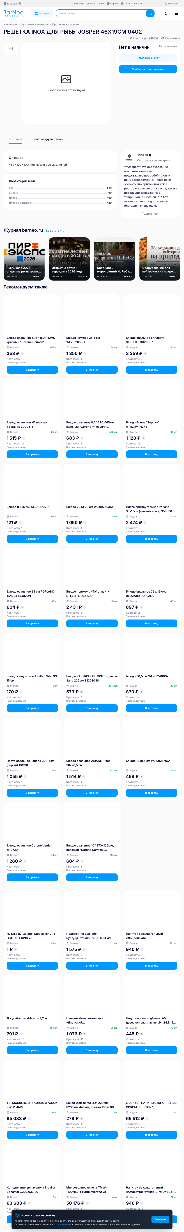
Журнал (137, 3)
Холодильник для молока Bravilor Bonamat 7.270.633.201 (31, 1190)
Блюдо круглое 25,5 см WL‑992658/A (83, 340)
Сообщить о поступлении (148, 69)
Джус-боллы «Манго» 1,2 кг (27, 1018)
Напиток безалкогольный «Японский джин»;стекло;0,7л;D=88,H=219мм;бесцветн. (91, 1020)
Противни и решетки (65, 24)
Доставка (91, 3)
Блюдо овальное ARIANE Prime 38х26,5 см (88, 763)
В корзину (32, 369)
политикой (61, 1224)
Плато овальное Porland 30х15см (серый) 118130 (30, 763)
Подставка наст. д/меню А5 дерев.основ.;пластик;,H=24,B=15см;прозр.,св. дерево (151, 1020)
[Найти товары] (150, 13)
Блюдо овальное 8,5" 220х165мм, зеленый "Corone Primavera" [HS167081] (90, 425)
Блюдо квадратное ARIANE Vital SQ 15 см (32, 678)
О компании (78, 3)
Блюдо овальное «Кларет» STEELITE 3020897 (145, 340)
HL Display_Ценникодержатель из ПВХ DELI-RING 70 (31, 936)
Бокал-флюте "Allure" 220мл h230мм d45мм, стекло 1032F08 (90, 1105)
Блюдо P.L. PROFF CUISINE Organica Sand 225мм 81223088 (91, 678)
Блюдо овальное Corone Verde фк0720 (28, 848)
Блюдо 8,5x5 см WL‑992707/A (28, 507)
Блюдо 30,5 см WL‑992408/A (147, 676)
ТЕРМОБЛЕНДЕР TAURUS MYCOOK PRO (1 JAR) (32, 1105)
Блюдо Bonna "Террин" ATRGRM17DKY (143, 424)
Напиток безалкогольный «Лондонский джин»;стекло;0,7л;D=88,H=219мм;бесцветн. (151, 936)
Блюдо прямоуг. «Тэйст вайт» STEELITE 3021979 (88, 594)
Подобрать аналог (148, 57)
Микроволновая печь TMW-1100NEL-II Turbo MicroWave (86, 1190)
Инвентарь (10, 24)
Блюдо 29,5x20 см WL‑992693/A (89, 507)
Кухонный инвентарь (35, 24)
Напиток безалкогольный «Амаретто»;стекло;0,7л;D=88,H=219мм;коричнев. (151, 1190)
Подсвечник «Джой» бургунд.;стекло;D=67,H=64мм (88, 936)
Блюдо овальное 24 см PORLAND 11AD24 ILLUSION (30, 594)
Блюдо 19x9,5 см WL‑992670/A (148, 761)
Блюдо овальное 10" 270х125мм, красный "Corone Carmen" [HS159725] (90, 848)
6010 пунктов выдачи (35, 3)
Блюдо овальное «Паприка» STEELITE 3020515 (27, 424)
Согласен (160, 1219)
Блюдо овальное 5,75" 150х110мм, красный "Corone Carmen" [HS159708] (31, 340)
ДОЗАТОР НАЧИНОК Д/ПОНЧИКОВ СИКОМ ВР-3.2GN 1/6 (151, 1105)
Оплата (101, 3)
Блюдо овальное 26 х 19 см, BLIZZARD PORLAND (146, 594)
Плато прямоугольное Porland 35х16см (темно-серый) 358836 (149, 509)
